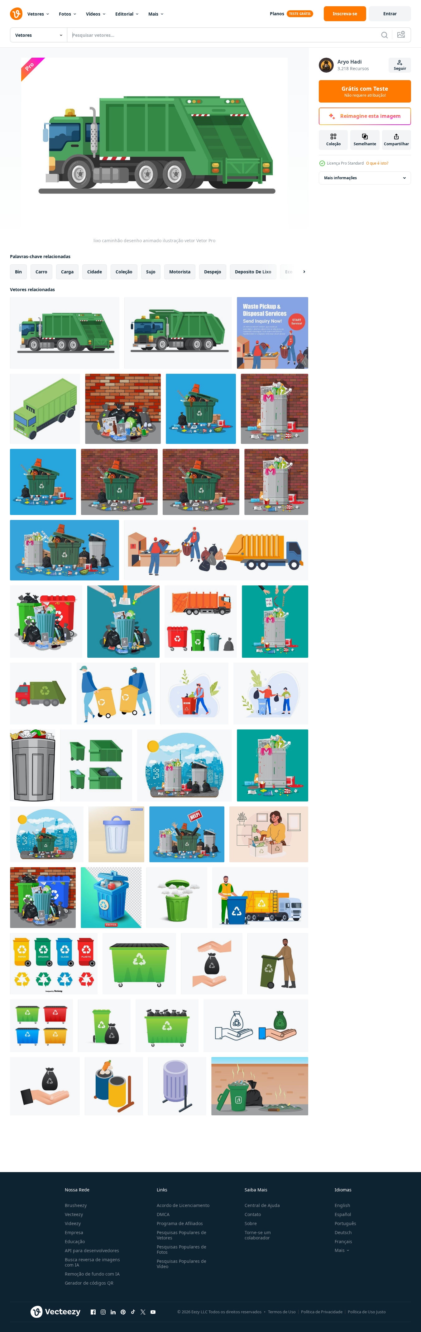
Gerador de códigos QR (89, 1283)
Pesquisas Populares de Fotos (181, 1249)
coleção (124, 272)
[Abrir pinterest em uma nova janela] (123, 1311)
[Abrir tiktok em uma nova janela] (133, 1311)
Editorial (124, 14)
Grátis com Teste (365, 91)
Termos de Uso (282, 1312)
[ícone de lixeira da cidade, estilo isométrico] (177, 1086)
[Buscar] (384, 35)
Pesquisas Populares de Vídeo (181, 1263)
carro (41, 272)
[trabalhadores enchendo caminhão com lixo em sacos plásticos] (216, 550)
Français (343, 1241)
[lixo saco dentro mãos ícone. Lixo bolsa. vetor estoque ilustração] (211, 963)
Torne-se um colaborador (258, 1235)
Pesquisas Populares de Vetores (181, 1235)
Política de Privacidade (321, 1312)
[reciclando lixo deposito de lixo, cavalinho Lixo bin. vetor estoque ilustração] (139, 963)
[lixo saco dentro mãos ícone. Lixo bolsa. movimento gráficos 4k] (45, 1086)
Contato (253, 1214)
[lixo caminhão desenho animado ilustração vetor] (64, 333)
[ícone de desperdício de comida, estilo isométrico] (114, 1086)
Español (343, 1214)
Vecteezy (74, 1214)
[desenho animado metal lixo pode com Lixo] (32, 765)
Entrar (390, 14)
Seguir (400, 68)
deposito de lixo (253, 272)
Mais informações (340, 177)
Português (345, 1223)
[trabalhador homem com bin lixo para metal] (194, 693)
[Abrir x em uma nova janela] (143, 1311)
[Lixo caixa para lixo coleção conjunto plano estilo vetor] (96, 765)
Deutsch (343, 1232)
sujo (150, 272)
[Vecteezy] (16, 13)
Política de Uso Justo (367, 1312)
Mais (153, 14)
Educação (75, 1241)
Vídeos (93, 14)
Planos (277, 14)
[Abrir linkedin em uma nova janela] (113, 1311)
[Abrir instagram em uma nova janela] (103, 1311)
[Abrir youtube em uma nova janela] (153, 1311)
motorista (179, 272)
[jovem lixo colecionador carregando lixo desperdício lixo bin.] (277, 963)
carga (67, 272)
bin (18, 272)
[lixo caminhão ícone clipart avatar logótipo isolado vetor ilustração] (41, 693)
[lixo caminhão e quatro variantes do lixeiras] (201, 621)
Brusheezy (76, 1205)
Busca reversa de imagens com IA (92, 1262)
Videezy (73, 1223)
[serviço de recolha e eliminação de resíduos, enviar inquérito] (272, 333)
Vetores (35, 14)
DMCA (163, 1214)
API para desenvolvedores (92, 1250)
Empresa (74, 1232)
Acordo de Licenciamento (183, 1205)
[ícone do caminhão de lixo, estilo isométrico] (45, 409)
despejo (212, 272)
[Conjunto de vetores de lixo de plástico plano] (54, 963)
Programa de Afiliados (180, 1223)
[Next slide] (299, 271)
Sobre (251, 1223)
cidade (94, 272)
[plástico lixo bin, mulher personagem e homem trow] (270, 693)
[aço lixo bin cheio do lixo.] (46, 621)
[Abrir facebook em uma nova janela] (93, 1311)
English (342, 1205)
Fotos (65, 14)
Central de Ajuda (262, 1205)
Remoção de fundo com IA (92, 1274)
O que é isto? (377, 163)
